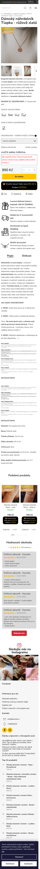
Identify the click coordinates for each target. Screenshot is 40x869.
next (36, 495)
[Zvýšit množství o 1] (34, 170)
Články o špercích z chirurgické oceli (15, 708)
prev (2, 495)
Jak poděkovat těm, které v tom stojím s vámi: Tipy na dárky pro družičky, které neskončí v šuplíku (17, 742)
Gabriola (6, 529)
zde (3, 851)
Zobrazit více (19, 633)
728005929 (12, 724)
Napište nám (7, 705)
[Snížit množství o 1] (23, 170)
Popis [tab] (10, 255)
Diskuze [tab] (26, 255)
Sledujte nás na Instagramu (20, 651)
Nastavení (19, 857)
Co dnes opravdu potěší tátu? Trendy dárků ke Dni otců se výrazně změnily (18, 754)
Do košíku (19, 176)
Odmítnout (10, 864)
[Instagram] (9, 730)
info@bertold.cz (13, 719)
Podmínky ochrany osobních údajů (15, 702)
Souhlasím (28, 864)
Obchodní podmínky (9, 698)
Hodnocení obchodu (19, 542)
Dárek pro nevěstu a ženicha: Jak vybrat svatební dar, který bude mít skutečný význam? (17, 749)
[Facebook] (4, 730)
